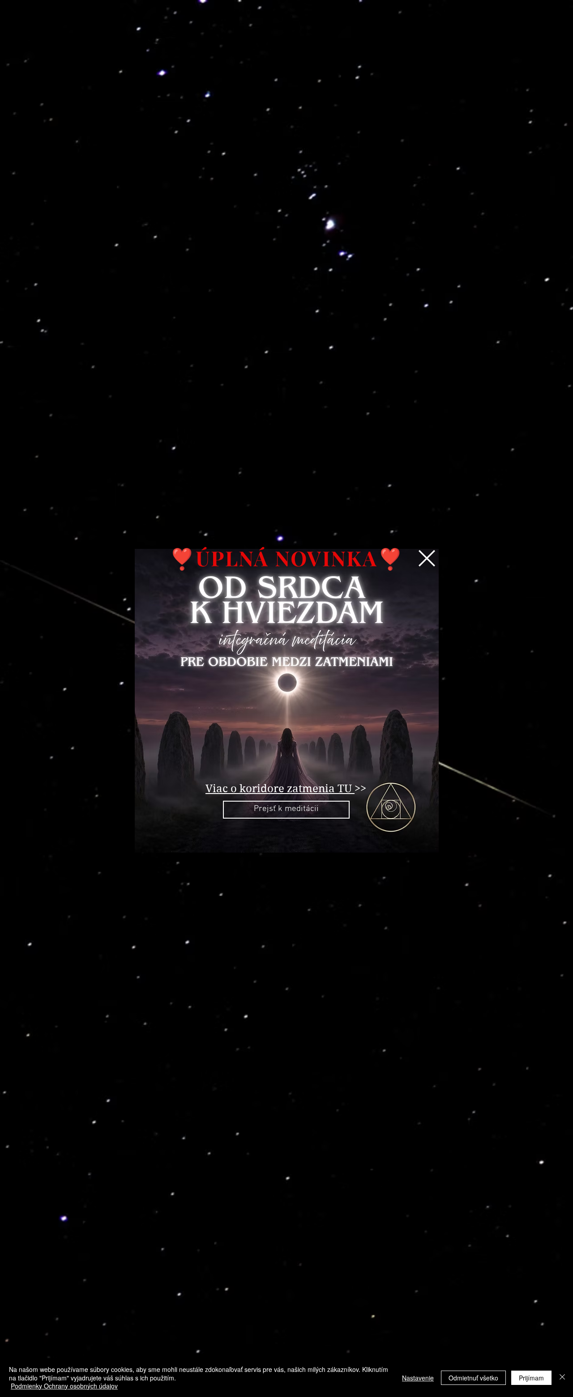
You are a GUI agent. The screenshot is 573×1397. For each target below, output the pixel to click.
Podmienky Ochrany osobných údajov (64, 1385)
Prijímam (531, 1377)
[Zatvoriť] (562, 1377)
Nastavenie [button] (418, 1377)
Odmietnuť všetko (473, 1377)
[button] (427, 558)
